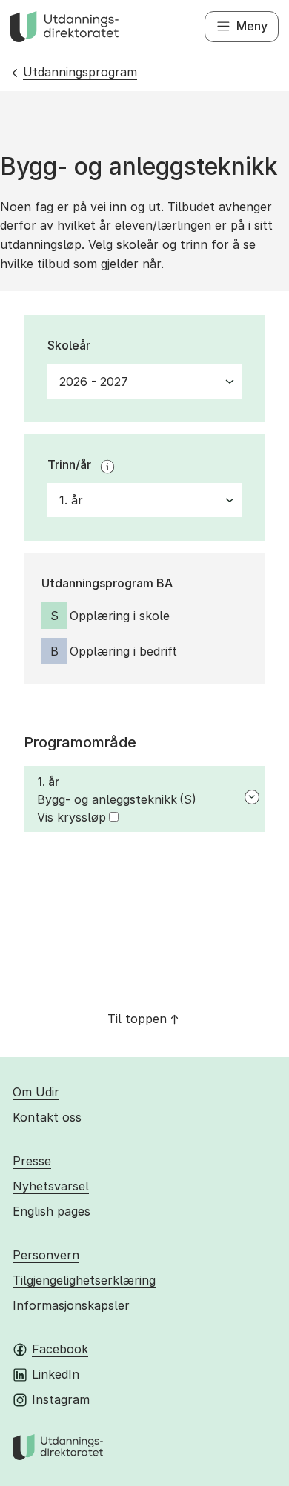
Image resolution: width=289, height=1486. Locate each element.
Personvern (46, 1254)
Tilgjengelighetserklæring (84, 1280)
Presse (32, 1160)
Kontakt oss (47, 1117)
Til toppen (137, 1018)
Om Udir (36, 1091)
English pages (51, 1211)
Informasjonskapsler (71, 1305)
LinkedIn (55, 1374)
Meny (252, 26)
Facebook (60, 1349)
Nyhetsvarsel (51, 1186)
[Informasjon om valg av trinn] (107, 467)
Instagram (61, 1399)
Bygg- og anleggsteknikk (107, 799)
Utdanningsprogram (80, 71)
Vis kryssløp (71, 817)
